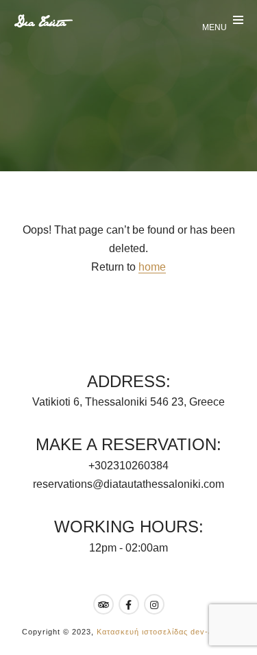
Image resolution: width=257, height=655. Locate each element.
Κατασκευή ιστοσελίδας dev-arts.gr (166, 632)
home (152, 267)
